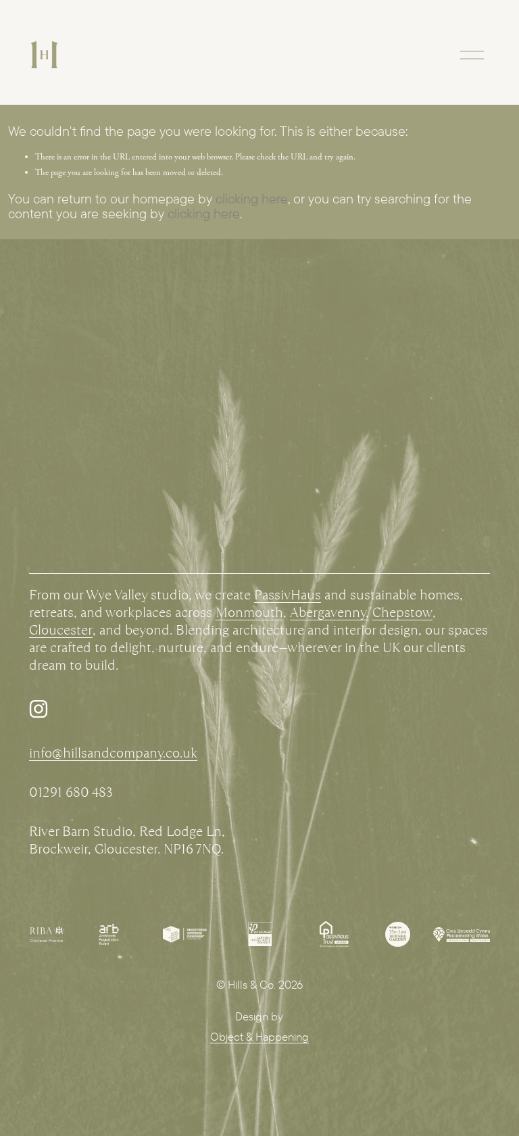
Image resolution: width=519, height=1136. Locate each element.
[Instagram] (38, 708)
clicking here (252, 198)
